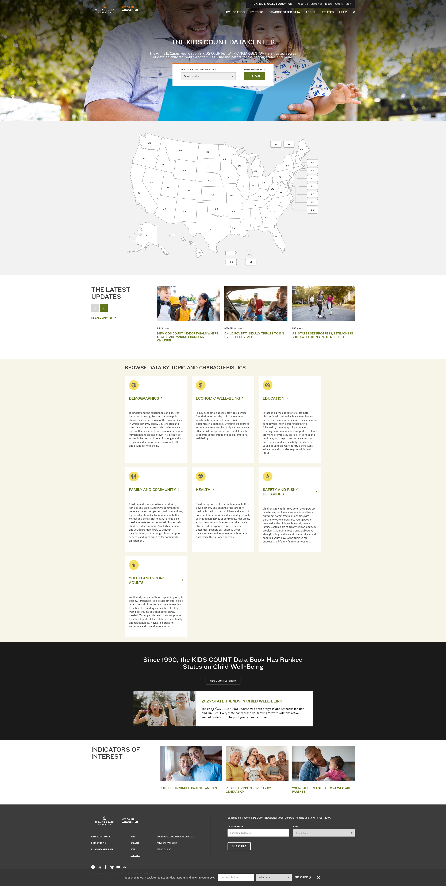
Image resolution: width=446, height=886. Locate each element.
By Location (235, 12)
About (310, 12)
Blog (348, 4)
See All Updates (102, 317)
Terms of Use (164, 849)
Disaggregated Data (284, 12)
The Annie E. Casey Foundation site (175, 836)
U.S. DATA (255, 76)
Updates (327, 12)
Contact (135, 855)
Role (295, 826)
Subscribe (239, 846)
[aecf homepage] (104, 8)
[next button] (104, 308)
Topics (328, 4)
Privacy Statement (167, 843)
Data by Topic (98, 843)
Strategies (316, 4)
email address (235, 826)
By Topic (256, 12)
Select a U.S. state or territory (198, 69)
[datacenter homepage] (129, 8)
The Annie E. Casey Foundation (271, 3)
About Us (303, 4)
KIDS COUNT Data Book (223, 681)
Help (343, 12)
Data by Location (100, 836)
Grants (339, 4)
